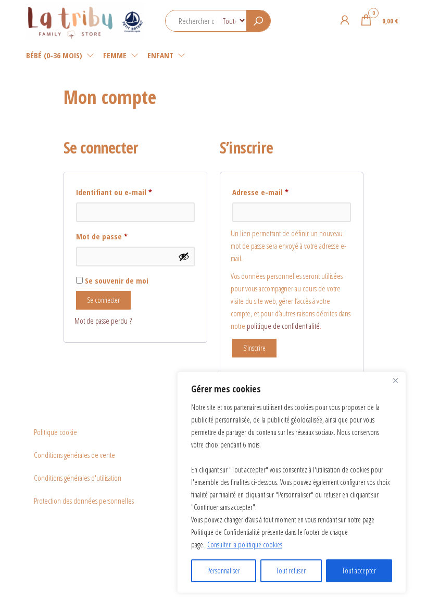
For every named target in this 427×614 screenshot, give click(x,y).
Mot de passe (121, 236)
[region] (291, 482)
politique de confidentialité (283, 326)
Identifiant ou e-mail (133, 191)
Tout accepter (359, 570)
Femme (115, 55)
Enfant (160, 55)
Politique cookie (55, 432)
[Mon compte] (344, 19)
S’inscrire (254, 348)
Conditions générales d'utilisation (77, 477)
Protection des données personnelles (84, 500)
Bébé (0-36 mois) (54, 55)
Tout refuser (291, 570)
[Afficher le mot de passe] (184, 256)
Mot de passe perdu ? (103, 320)
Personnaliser (223, 570)
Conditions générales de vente (74, 455)
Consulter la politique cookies (244, 544)
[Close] (395, 380)
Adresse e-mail (279, 191)
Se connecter (103, 300)
